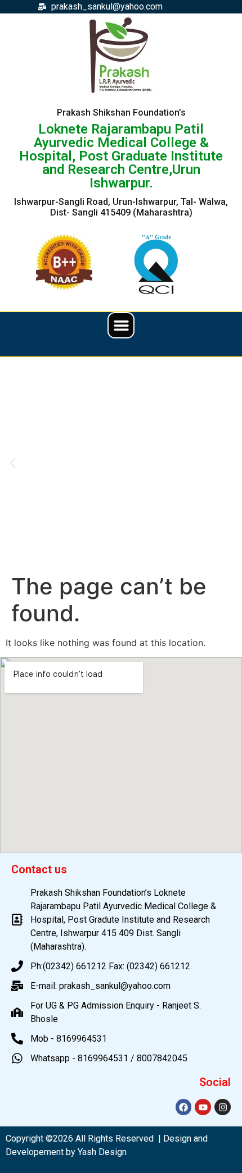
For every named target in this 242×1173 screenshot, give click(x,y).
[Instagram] (222, 1107)
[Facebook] (184, 1107)
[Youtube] (203, 1107)
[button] (121, 325)
